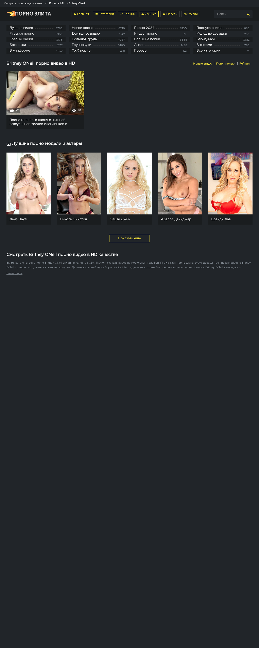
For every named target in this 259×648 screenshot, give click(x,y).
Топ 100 (127, 14)
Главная (81, 14)
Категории (104, 14)
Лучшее (148, 14)
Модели (170, 14)
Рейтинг (246, 64)
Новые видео (202, 64)
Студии (191, 14)
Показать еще (129, 238)
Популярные (225, 64)
